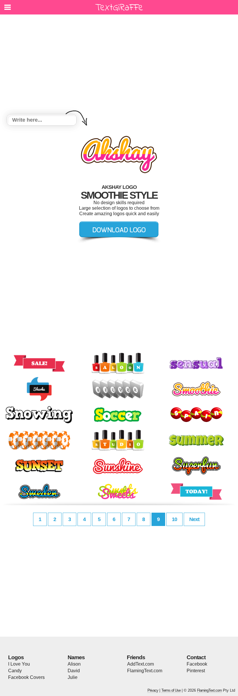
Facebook (197, 664)
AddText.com (140, 664)
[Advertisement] (119, 65)
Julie (72, 677)
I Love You (19, 664)
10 (174, 519)
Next (194, 519)
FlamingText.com (144, 670)
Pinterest (196, 670)
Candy (15, 670)
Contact (196, 657)
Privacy (152, 690)
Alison (74, 664)
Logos (16, 657)
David (74, 670)
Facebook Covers (26, 677)
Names (76, 657)
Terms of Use (171, 690)
